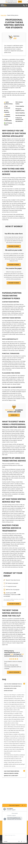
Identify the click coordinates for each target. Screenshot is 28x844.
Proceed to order (13, 246)
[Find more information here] (14, 823)
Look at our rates (14, 672)
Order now (14, 415)
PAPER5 (20, 1)
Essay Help (3, 15)
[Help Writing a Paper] (4, 5)
